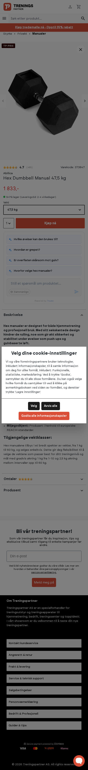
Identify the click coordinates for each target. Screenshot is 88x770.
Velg (34, 406)
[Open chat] (79, 761)
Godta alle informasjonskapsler (44, 415)
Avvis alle (50, 406)
